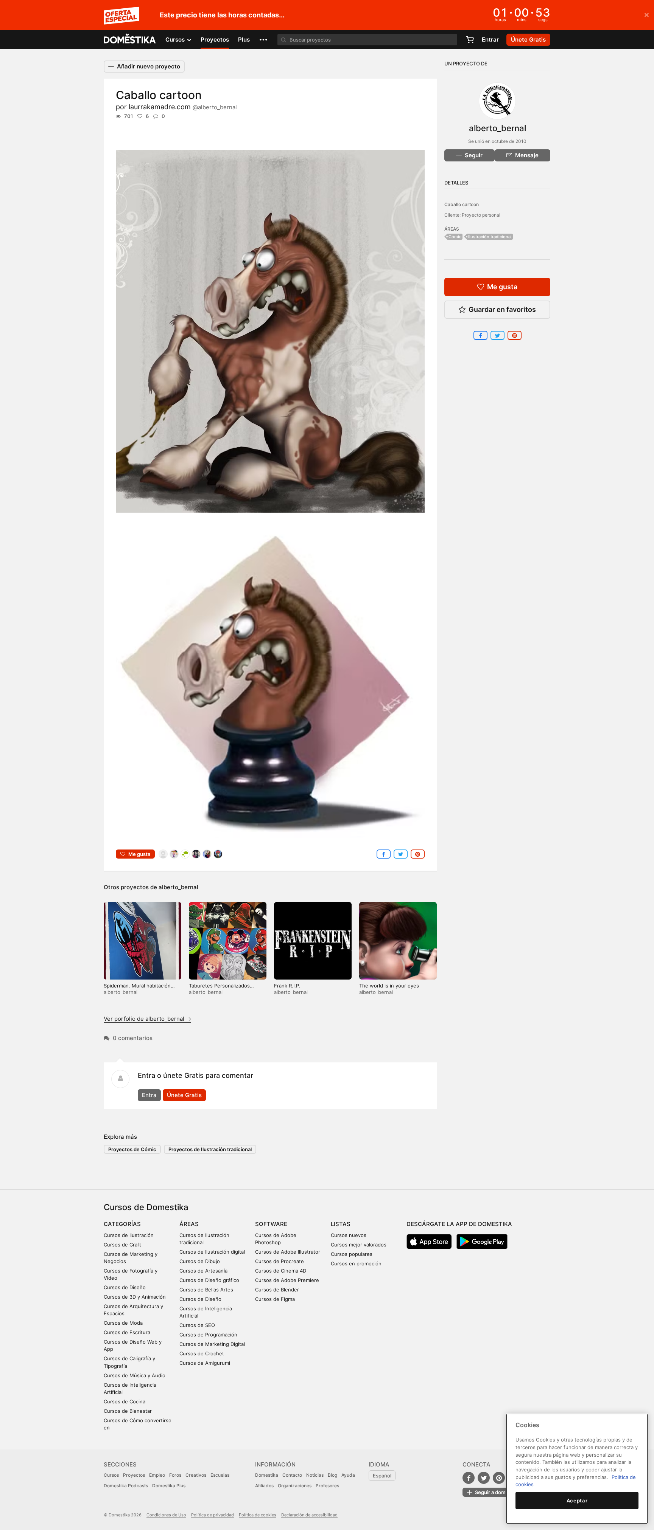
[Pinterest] (499, 1478)
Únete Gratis (184, 1095)
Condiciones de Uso (166, 1515)
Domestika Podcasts (126, 1485)
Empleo (157, 1475)
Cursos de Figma (275, 1299)
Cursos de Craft (122, 1245)
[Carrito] (470, 39)
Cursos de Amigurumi (204, 1363)
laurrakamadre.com (183, 107)
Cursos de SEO (197, 1325)
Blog (332, 1475)
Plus (244, 39)
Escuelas (219, 1475)
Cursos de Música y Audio (134, 1375)
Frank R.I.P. (287, 986)
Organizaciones (294, 1485)
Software (271, 1224)
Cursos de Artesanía (203, 1271)
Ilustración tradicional (490, 236)
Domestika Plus (168, 1485)
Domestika (266, 1475)
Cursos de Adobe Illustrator (287, 1252)
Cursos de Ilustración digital (212, 1252)
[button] (263, 39)
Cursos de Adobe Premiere (287, 1280)
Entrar (490, 39)
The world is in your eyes (389, 986)
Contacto (292, 1475)
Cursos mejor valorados (358, 1245)
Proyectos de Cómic (132, 1149)
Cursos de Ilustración (129, 1235)
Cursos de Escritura (127, 1332)
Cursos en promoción (356, 1263)
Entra (149, 1095)
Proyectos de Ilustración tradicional (210, 1149)
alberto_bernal (178, 887)
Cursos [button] (175, 39)
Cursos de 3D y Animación (135, 1297)
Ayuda (348, 1475)
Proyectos (215, 39)
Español (382, 1476)
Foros (175, 1475)
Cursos (111, 1475)
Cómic (454, 236)
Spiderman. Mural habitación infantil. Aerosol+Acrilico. (137, 989)
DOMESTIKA (130, 39)
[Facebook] (468, 1478)
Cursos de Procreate (279, 1261)
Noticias (315, 1475)
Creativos (195, 1475)
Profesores (327, 1485)
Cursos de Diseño (125, 1287)
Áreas (189, 1224)
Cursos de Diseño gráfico (209, 1280)
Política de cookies (257, 1515)
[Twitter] (484, 1478)
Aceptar (577, 1500)
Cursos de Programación (208, 1335)
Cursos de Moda (123, 1323)
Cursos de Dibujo (199, 1261)
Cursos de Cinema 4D (280, 1271)
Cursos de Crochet (201, 1353)
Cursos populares (351, 1254)
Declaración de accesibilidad (309, 1515)
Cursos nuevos (348, 1235)
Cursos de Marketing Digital (212, 1344)
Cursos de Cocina (124, 1401)
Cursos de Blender (277, 1290)
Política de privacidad (212, 1515)
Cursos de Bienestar (128, 1411)
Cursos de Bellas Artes (206, 1290)
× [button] (646, 14)
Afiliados (264, 1485)
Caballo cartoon (461, 204)
